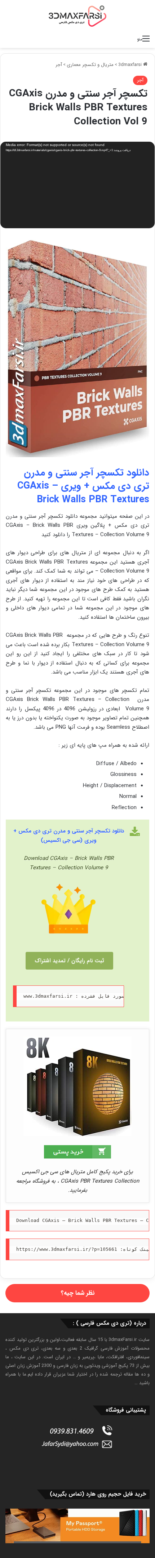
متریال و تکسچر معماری (90, 65)
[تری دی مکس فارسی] (77, 16)
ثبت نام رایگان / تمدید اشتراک (69, 960)
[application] (77, 186)
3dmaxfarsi (130, 65)
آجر (59, 65)
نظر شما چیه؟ (77, 1293)
